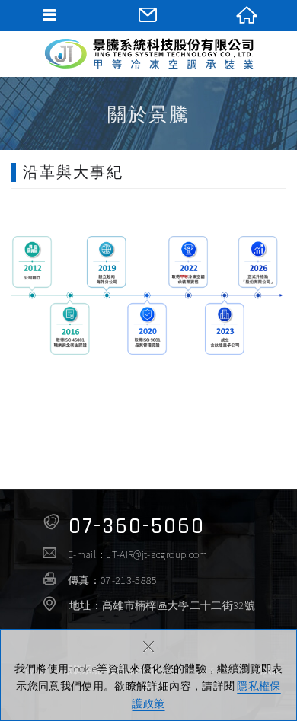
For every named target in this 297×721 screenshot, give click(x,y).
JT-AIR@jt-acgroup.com (157, 554)
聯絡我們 (148, 15)
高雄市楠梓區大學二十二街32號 (178, 605)
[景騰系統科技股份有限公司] (148, 53)
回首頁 (247, 15)
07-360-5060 (137, 526)
